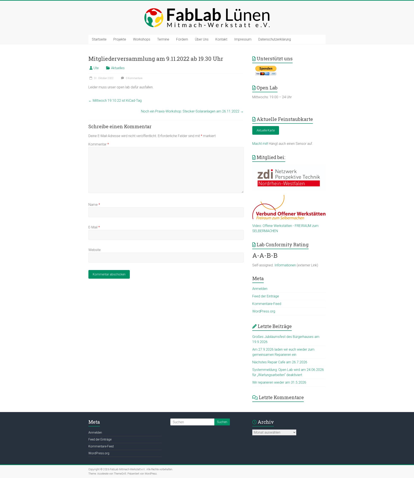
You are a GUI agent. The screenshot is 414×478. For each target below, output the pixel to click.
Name (94, 205)
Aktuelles (118, 68)
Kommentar (98, 144)
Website (94, 250)
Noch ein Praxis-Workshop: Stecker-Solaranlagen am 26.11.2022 (192, 111)
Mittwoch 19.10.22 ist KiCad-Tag (115, 100)
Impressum (242, 39)
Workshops (141, 39)
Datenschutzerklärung (274, 39)
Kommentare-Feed (266, 304)
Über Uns (202, 39)
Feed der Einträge (265, 296)
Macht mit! (260, 144)
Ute (96, 68)
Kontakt (221, 39)
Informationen (285, 265)
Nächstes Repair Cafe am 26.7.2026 (279, 362)
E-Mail (94, 227)
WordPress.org (263, 311)
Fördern (182, 39)
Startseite (99, 39)
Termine (163, 39)
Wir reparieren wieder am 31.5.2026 (279, 382)
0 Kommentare (133, 78)
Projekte (119, 39)
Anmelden (259, 289)
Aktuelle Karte (266, 130)
